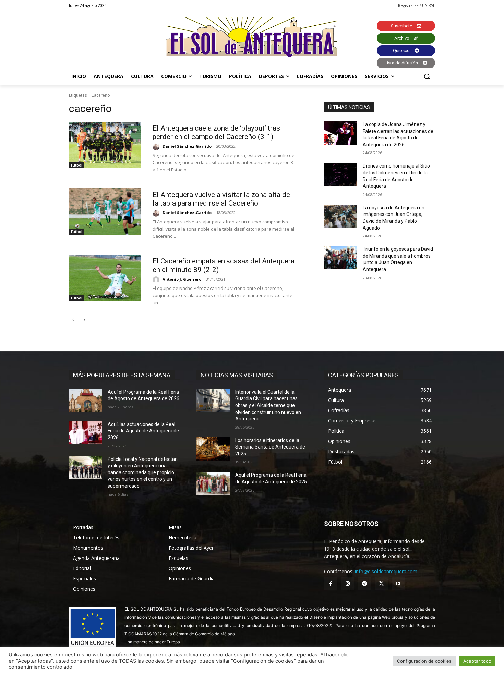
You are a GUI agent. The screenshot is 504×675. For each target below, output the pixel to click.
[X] (381, 583)
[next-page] (84, 320)
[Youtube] (398, 583)
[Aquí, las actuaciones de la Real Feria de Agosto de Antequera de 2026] (85, 432)
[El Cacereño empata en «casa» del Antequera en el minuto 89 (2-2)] (105, 278)
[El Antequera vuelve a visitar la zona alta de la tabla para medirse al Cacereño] (105, 211)
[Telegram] (364, 583)
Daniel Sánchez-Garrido (187, 146)
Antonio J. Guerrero (182, 279)
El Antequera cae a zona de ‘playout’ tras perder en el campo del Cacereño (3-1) (216, 132)
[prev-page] (73, 320)
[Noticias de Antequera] (252, 37)
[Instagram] (347, 583)
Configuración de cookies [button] (424, 661)
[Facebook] (330, 583)
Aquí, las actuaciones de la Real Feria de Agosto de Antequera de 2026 (143, 430)
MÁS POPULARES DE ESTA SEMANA (121, 375)
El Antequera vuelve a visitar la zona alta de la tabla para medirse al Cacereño (221, 199)
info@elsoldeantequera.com (386, 571)
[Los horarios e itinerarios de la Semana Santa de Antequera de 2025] (213, 449)
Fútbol (76, 165)
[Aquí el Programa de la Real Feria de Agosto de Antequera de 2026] (85, 400)
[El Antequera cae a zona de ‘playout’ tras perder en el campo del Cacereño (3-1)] (105, 145)
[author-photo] (157, 146)
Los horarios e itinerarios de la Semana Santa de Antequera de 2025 (270, 447)
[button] (427, 76)
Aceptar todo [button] (477, 661)
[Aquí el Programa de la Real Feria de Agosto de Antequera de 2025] (213, 483)
